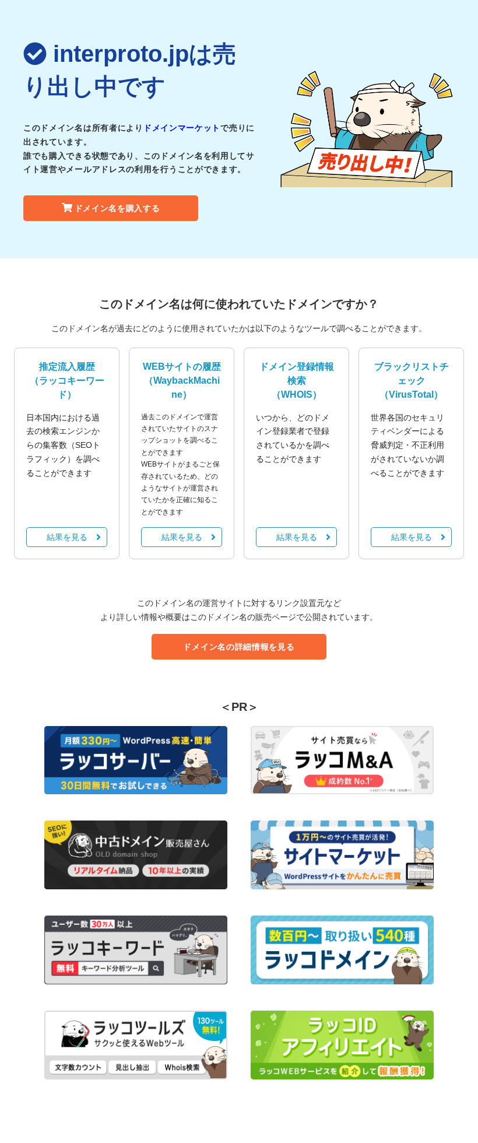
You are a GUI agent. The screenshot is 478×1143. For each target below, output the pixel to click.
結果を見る (67, 537)
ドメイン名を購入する (117, 208)
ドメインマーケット (181, 127)
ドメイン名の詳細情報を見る (238, 646)
